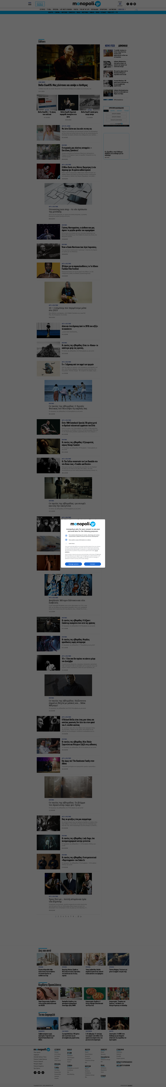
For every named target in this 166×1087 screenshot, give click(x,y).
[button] (83, 543)
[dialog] (83, 543)
